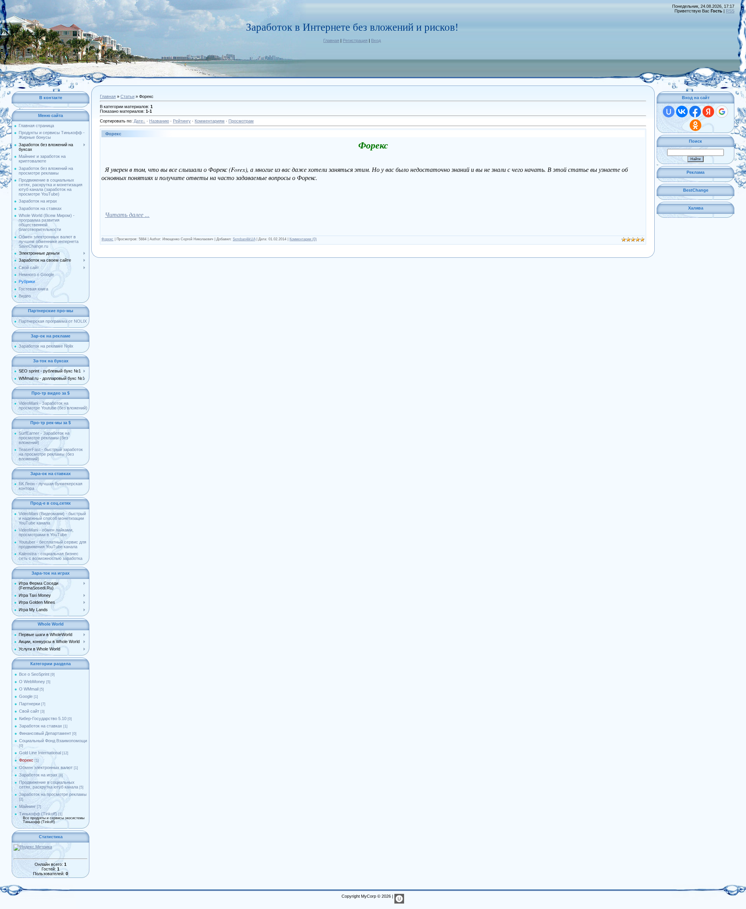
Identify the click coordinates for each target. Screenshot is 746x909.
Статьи (127, 96)
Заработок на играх (38, 775)
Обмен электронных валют (46, 767)
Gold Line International (40, 752)
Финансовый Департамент (45, 733)
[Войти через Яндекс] (708, 111)
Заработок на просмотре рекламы (53, 794)
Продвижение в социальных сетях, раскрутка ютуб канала (48, 784)
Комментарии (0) (303, 239)
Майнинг (27, 806)
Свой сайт (29, 711)
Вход (376, 40)
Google (26, 696)
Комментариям (210, 121)
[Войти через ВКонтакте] (682, 111)
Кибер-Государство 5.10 (42, 718)
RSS (730, 11)
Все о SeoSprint (34, 674)
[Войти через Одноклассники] (695, 125)
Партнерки (29, 703)
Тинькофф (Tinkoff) (38, 813)
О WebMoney (32, 681)
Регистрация (355, 40)
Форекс (26, 760)
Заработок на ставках (40, 726)
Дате (138, 121)
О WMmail (28, 689)
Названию (159, 121)
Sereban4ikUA (244, 239)
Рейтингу (182, 121)
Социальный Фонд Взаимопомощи (53, 740)
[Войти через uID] (669, 111)
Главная (331, 40)
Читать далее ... (127, 214)
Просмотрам (241, 121)
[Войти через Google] (722, 111)
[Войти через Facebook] (695, 111)
